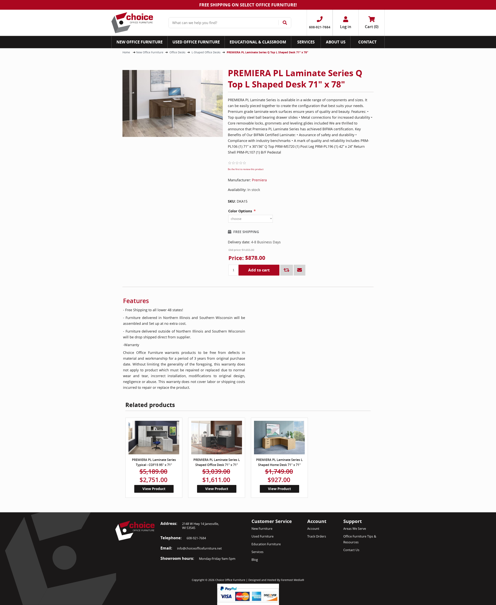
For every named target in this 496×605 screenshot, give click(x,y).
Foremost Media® (292, 580)
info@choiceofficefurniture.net (199, 548)
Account (313, 528)
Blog (254, 559)
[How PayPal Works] (248, 594)
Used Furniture (262, 536)
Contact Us (351, 550)
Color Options (240, 211)
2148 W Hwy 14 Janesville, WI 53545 (200, 526)
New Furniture (261, 528)
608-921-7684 (196, 538)
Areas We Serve (354, 528)
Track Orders (316, 536)
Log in (345, 26)
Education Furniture (266, 544)
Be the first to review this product (246, 169)
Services (257, 552)
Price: (236, 258)
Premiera (259, 180)
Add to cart (259, 270)
